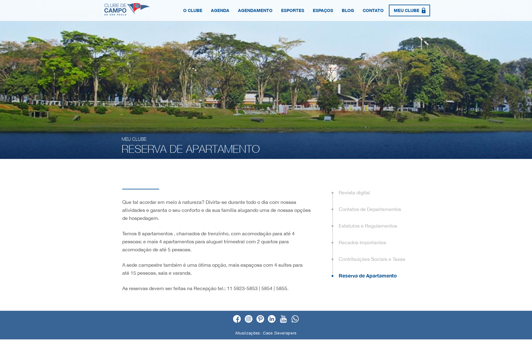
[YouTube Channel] (283, 319)
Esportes (292, 10)
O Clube (192, 10)
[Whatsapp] (295, 319)
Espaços (323, 10)
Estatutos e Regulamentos (368, 226)
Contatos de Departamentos (370, 209)
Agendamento (255, 10)
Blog (348, 10)
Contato (373, 10)
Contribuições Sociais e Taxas (372, 259)
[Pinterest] (260, 319)
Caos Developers (280, 333)
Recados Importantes (362, 242)
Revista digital (354, 192)
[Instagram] (249, 319)
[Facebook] (237, 319)
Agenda (220, 10)
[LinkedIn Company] (272, 319)
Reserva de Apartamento (368, 275)
